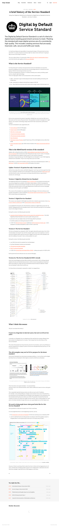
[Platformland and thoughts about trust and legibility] (29, 492)
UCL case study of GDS (23, 163)
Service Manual (13, 127)
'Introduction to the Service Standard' (20, 414)
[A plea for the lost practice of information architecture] (29, 498)
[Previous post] (9, 473)
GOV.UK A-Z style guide (15, 131)
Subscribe (55, 2)
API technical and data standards (17, 135)
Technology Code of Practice (16, 140)
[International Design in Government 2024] (29, 486)
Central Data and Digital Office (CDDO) (24, 250)
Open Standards (14, 138)
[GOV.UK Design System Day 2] (29, 495)
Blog (19, 2)
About (35, 2)
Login (50, 2)
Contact (39, 2)
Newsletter (23, 2)
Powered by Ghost (54, 524)
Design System (13, 129)
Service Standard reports (15, 143)
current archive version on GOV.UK (32, 202)
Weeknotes (29, 2)
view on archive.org (31, 181)
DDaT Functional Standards (16, 248)
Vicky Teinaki (6, 2)
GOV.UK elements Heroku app (38, 222)
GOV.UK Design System (21, 222)
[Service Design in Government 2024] (29, 489)
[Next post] (49, 473)
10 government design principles (17, 133)
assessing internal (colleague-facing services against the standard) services (27, 215)
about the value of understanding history (39, 57)
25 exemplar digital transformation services (37, 192)
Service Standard (30, 59)
